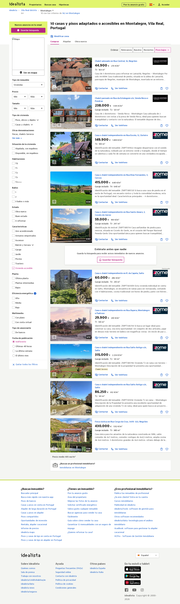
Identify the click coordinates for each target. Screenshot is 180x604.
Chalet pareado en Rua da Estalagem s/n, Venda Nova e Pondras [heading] (121, 99)
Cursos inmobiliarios (123, 501)
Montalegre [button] (45, 10)
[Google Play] (132, 576)
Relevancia (126, 50)
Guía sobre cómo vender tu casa (83, 520)
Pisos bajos (161, 50)
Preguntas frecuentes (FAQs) (69, 568)
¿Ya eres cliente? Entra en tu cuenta (131, 497)
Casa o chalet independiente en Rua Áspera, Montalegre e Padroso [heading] (122, 312)
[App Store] (133, 569)
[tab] (54, 42)
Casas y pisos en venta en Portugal (37, 505)
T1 (16, 168)
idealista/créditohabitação (33, 580)
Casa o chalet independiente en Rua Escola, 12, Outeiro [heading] (121, 135)
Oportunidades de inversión (34, 520)
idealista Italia (96, 572)
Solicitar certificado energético (82, 505)
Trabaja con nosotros (31, 576)
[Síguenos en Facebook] (126, 590)
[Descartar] (161, 88)
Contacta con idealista (66, 576)
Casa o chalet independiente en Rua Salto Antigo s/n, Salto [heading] (121, 349)
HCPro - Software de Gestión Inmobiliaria (134, 536)
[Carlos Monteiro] (160, 61)
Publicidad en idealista (124, 505)
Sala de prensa (28, 572)
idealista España (97, 568)
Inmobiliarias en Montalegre (73, 467)
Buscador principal (29, 493)
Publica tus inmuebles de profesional (131, 493)
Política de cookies (64, 584)
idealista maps (28, 532)
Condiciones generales (65, 587)
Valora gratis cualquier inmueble (83, 508)
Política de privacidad (65, 580)
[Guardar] (167, 88)
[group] (141, 49)
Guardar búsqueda (112, 259)
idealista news (27, 587)
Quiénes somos (28, 568)
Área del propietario (77, 497)
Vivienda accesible (23, 268)
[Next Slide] (88, 75)
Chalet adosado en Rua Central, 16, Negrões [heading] (116, 61)
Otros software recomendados (129, 516)
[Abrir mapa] (59, 88)
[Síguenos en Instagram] (142, 590)
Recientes (148, 50)
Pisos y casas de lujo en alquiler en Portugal (41, 540)
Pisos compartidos (29, 516)
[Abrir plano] (54, 88)
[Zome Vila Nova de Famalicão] (160, 273)
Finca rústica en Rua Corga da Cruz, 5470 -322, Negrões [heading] (121, 421)
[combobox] (152, 4)
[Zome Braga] (160, 135)
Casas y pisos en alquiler (32, 512)
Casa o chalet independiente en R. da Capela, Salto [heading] (119, 273)
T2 (16, 172)
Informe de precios (30, 528)
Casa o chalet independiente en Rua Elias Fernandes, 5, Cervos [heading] (121, 176)
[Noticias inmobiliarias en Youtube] (134, 590)
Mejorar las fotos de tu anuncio (82, 501)
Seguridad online (63, 572)
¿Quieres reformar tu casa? (80, 532)
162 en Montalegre (71, 13)
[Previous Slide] (54, 75)
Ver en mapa (30, 72)
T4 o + (18, 182)
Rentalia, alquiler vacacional (34, 524)
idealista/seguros (29, 591)
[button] (28, 138)
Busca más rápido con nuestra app (37, 497)
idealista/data (27, 584)
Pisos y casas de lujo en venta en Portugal (41, 536)
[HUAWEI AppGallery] (133, 583)
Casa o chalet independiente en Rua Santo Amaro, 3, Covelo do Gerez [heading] (120, 213)
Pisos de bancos (28, 501)
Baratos (138, 50)
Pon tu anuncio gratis (78, 493)
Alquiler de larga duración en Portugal (38, 508)
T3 (16, 177)
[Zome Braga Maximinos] (160, 347)
